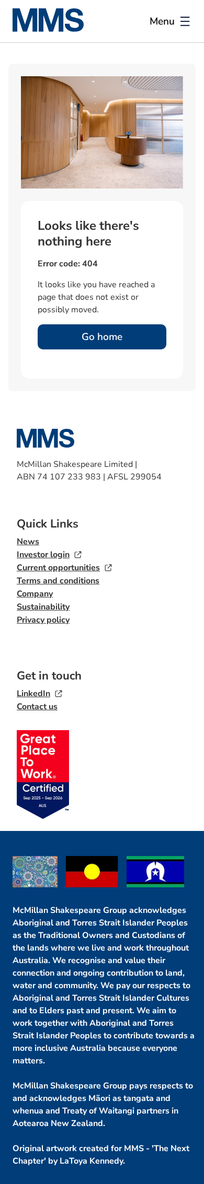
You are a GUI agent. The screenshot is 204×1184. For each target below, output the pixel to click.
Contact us (37, 706)
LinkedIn (33, 693)
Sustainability (43, 607)
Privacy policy (43, 620)
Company (35, 594)
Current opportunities (58, 567)
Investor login (43, 554)
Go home (102, 337)
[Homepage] (54, 29)
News (28, 541)
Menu (162, 21)
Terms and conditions (58, 581)
